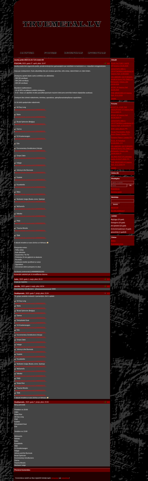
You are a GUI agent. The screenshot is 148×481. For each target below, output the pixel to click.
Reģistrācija (115, 189)
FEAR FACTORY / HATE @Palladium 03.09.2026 (120, 65)
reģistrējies (65, 478)
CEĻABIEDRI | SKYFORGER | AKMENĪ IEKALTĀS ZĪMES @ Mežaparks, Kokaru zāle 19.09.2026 (122, 80)
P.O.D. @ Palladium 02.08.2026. (118, 142)
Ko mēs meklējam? (118, 211)
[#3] (108, 293)
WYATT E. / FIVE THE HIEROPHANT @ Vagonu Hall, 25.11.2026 (122, 109)
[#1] (108, 279)
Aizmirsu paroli (116, 192)
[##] (108, 63)
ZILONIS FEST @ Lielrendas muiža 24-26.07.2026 (121, 158)
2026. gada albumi (119, 129)
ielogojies (54, 478)
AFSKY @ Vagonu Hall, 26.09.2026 (119, 89)
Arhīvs (113, 241)
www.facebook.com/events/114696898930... (30, 110)
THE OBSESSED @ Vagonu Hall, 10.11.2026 (121, 94)
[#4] (108, 402)
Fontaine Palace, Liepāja (121, 137)
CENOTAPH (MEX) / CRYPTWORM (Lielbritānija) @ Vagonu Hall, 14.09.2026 (122, 71)
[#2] (108, 286)
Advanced (114, 207)
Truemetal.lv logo (117, 244)
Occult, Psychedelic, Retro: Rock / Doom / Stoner (120, 133)
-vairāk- (113, 98)
